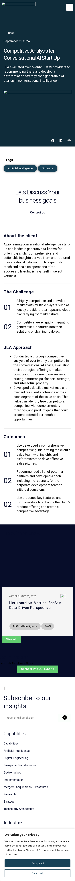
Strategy (9, 801)
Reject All (37, 873)
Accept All (37, 863)
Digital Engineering (16, 758)
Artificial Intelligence (17, 750)
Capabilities (11, 743)
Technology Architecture (19, 809)
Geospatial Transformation (20, 765)
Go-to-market (12, 772)
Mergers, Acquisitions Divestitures (26, 787)
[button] (69, 7)
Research (10, 794)
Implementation (13, 780)
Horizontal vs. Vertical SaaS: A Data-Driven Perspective (35, 605)
